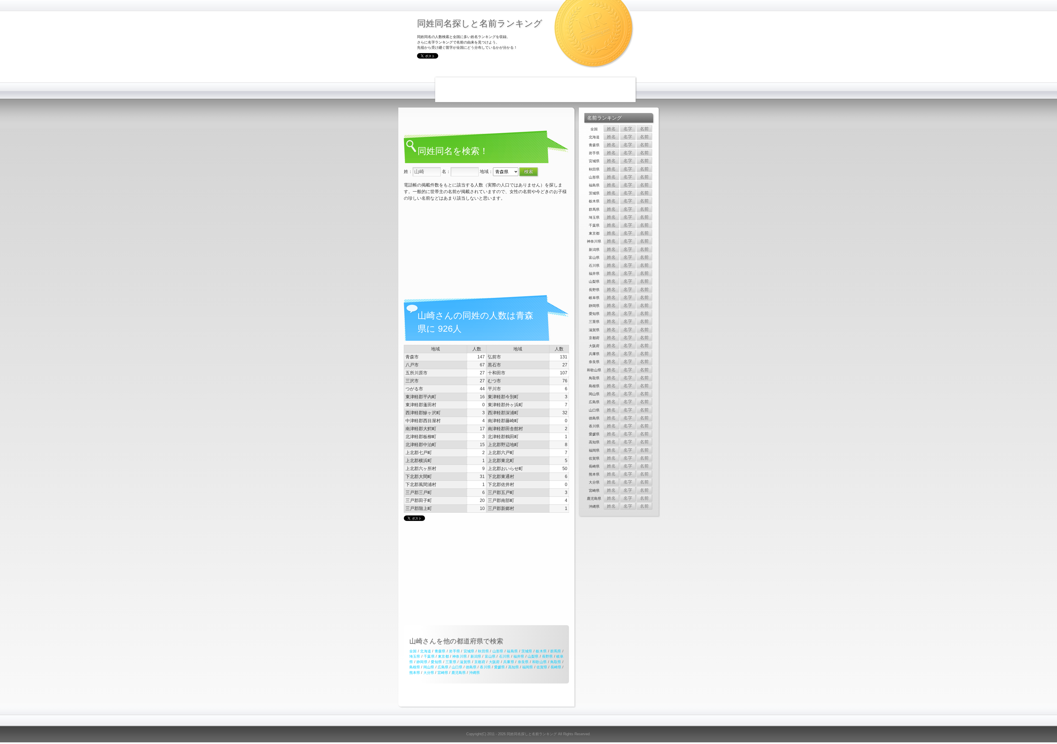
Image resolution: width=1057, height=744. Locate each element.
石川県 (504, 656)
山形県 (497, 651)
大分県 (428, 673)
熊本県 (414, 673)
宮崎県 (442, 673)
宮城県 (469, 651)
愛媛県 (499, 667)
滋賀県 (465, 662)
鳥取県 (555, 662)
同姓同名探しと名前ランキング (479, 23)
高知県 (513, 667)
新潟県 (475, 656)
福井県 (518, 656)
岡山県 (428, 667)
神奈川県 (459, 656)
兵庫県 (508, 662)
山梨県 (533, 656)
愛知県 (436, 662)
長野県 (547, 656)
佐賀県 (541, 667)
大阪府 (494, 662)
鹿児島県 (458, 673)
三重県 (450, 662)
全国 (413, 651)
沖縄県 (474, 673)
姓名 (611, 129)
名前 (644, 129)
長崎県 (556, 667)
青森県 (440, 651)
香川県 (485, 667)
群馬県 (555, 651)
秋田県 (483, 651)
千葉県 (429, 656)
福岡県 (527, 667)
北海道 (425, 651)
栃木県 (541, 651)
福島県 (512, 651)
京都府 (479, 662)
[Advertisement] (535, 89)
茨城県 (526, 651)
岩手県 (454, 651)
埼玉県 (414, 656)
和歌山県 (539, 662)
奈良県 (523, 662)
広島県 (443, 667)
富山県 (490, 656)
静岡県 (421, 662)
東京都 (443, 656)
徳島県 (471, 667)
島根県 (414, 667)
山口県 (457, 667)
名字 (627, 129)
